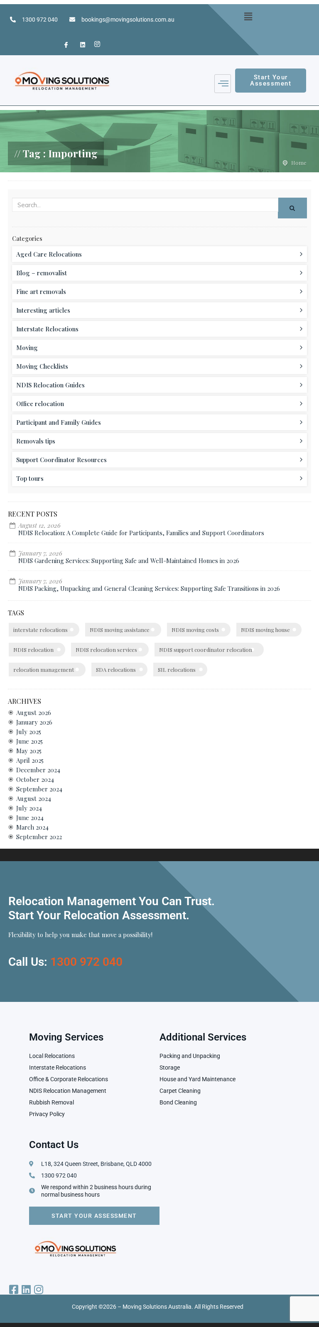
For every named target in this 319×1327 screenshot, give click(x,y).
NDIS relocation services (106, 649)
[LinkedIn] (79, 45)
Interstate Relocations (47, 329)
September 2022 (39, 836)
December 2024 (38, 770)
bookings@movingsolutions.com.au (127, 19)
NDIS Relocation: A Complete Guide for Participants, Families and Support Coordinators (141, 533)
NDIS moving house (265, 629)
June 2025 (29, 741)
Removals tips (35, 441)
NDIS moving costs (195, 629)
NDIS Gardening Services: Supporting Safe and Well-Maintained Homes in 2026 (128, 560)
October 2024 (35, 779)
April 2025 (30, 760)
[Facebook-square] (13, 1289)
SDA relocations (116, 669)
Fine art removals (41, 291)
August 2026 (33, 712)
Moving (27, 347)
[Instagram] (95, 45)
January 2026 (34, 722)
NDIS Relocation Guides (50, 385)
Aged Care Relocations (49, 254)
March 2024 (32, 827)
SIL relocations (177, 669)
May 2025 (29, 751)
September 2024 (39, 789)
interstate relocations (40, 629)
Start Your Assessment (94, 1215)
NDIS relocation (33, 649)
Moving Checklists (42, 366)
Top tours (30, 478)
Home (299, 162)
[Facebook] (62, 45)
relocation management (43, 669)
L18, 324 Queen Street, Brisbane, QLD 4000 (96, 1164)
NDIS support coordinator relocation (205, 649)
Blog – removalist (41, 273)
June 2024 (30, 817)
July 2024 (29, 808)
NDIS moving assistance (120, 629)
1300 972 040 (40, 19)
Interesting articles (43, 310)
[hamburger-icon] (222, 83)
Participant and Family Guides (58, 422)
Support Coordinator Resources (61, 459)
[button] (248, 16)
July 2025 (28, 731)
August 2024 (33, 798)
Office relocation (40, 403)
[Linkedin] (26, 1289)
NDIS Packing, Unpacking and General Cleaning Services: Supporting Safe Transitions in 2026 (149, 588)
